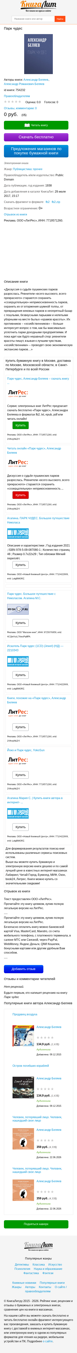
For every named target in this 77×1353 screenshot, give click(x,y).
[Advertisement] (38, 252)
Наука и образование (48, 1268)
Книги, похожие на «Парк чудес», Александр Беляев (36, 700)
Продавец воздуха (25, 1014)
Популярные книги (52, 1282)
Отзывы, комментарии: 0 (20, 108)
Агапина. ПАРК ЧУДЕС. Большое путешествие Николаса (38, 520)
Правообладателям (17, 96)
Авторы (30, 1287)
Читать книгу (39, 125)
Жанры (16, 1287)
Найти (60, 19)
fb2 (48, 201)
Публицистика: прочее (27, 169)
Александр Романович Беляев (24, 83)
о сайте (48, 1341)
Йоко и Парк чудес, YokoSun (26, 750)
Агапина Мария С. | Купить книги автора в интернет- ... (35, 800)
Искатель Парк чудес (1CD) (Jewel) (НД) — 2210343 (35, 648)
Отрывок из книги (15, 214)
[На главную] (38, 6)
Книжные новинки (24, 1282)
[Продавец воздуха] (23, 1041)
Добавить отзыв (23, 969)
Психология (22, 1268)
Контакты (45, 1287)
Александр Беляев (35, 79)
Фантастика (31, 1273)
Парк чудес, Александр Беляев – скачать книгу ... (38, 380)
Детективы (22, 1264)
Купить (21, 425)
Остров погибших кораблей (31, 1065)
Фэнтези (47, 1273)
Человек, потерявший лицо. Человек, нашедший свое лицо (37, 1119)
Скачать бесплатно (36, 137)
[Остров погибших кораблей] (23, 1092)
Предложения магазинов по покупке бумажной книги (36, 151)
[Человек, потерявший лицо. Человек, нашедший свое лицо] (23, 1143)
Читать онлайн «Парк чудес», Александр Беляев (34, 450)
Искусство (55, 1264)
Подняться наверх (36, 1224)
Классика (39, 1264)
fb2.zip (56, 201)
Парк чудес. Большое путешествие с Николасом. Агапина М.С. (31, 596)
